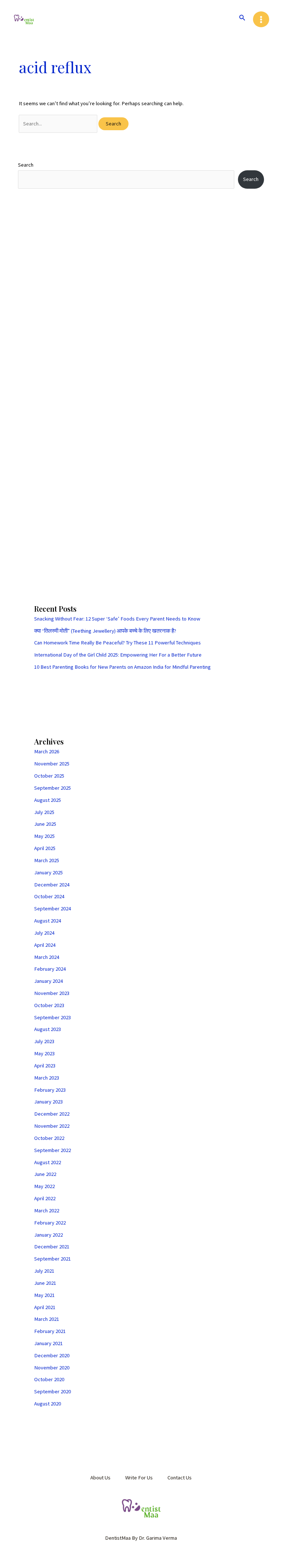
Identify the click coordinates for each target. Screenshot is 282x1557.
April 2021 (44, 1307)
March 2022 (46, 1210)
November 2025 (51, 763)
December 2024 (51, 884)
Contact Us (179, 1477)
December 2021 (51, 1246)
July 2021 (44, 1271)
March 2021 (46, 1319)
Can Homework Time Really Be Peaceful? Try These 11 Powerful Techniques (117, 642)
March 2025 (46, 860)
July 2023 (44, 1041)
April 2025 (44, 848)
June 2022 (45, 1174)
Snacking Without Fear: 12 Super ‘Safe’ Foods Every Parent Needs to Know (117, 618)
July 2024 (44, 932)
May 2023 (44, 1053)
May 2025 (44, 836)
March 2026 (46, 751)
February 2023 (50, 1090)
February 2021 (50, 1331)
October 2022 (49, 1138)
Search (25, 164)
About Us (100, 1477)
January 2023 (48, 1101)
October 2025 (49, 775)
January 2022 (48, 1234)
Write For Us (139, 1477)
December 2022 (51, 1113)
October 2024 (49, 896)
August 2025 (47, 800)
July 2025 (44, 812)
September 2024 (52, 908)
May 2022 (44, 1186)
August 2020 (47, 1403)
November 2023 (51, 993)
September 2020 (52, 1391)
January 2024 (48, 981)
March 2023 (46, 1077)
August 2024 (47, 920)
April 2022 (44, 1198)
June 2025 (45, 824)
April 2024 (44, 945)
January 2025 (48, 872)
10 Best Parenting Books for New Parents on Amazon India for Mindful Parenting (122, 667)
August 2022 (47, 1162)
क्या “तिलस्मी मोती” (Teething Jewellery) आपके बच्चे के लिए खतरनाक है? (105, 631)
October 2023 (49, 1005)
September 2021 (52, 1258)
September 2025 (52, 788)
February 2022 (50, 1222)
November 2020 (51, 1367)
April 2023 (44, 1065)
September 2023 (52, 1017)
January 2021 (48, 1343)
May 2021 (44, 1295)
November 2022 (51, 1126)
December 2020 (51, 1355)
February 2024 (50, 969)
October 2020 (49, 1379)
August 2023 (47, 1029)
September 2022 (52, 1150)
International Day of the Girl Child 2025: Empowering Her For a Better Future (118, 654)
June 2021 (45, 1283)
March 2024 (46, 957)
